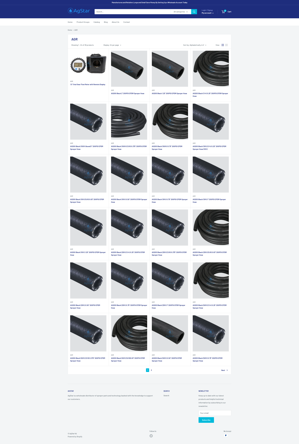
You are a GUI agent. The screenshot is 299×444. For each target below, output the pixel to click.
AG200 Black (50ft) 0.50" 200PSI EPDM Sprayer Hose (167, 359)
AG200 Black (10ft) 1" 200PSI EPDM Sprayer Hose (209, 200)
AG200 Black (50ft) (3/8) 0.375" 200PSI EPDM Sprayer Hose (87, 359)
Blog (106, 22)
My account (207, 13)
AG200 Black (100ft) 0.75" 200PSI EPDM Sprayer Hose (167, 147)
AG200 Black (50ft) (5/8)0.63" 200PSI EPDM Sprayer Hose (128, 359)
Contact (126, 22)
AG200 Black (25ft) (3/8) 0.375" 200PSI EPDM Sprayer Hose (169, 253)
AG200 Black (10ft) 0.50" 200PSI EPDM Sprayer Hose (129, 200)
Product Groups (83, 22)
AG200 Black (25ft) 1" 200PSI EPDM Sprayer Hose (168, 306)
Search (166, 395)
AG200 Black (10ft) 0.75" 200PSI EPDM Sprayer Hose (170, 200)
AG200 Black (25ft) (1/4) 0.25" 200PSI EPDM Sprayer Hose (128, 253)
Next (223, 370)
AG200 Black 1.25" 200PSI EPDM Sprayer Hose (169, 93)
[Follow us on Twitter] (151, 435)
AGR (71, 81)
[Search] (194, 11)
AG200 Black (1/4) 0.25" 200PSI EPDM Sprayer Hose (210, 94)
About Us (115, 22)
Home (70, 22)
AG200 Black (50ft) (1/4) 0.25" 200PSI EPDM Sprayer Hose (210, 306)
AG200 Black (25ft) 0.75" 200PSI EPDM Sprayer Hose (129, 306)
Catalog (97, 22)
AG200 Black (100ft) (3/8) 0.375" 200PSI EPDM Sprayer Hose (129, 147)
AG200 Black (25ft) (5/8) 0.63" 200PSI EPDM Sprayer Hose (210, 253)
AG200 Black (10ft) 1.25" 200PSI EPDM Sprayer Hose (88, 253)
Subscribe (206, 420)
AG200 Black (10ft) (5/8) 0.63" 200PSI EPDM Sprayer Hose (87, 200)
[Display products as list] (227, 45)
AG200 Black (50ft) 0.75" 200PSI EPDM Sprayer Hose (207, 359)
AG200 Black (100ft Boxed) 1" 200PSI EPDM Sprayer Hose (86, 147)
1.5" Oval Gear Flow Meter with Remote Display (87, 84)
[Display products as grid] (223, 45)
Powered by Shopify (75, 437)
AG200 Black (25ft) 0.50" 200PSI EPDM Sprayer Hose (85, 306)
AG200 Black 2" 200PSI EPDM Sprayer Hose (127, 93)
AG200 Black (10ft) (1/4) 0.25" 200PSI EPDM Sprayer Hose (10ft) (209, 147)
